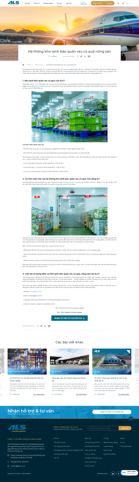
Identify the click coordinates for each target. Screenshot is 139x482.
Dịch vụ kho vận (90, 450)
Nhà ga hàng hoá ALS (92, 442)
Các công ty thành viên (62, 446)
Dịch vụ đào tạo (90, 462)
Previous (3, 375)
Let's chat (131, 471)
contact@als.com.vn (18, 466)
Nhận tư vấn (97, 3)
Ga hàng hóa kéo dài (92, 446)
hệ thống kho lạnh (68, 182)
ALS (13, 3)
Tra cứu (109, 3)
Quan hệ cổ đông (109, 454)
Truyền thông (108, 446)
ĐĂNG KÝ (125, 428)
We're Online (131, 473)
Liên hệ (68, 3)
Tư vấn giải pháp (125, 446)
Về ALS (27, 3)
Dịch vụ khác (89, 466)
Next (136, 375)
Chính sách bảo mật (61, 454)
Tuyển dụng (107, 450)
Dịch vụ (37, 3)
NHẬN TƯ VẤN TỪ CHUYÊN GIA (111, 412)
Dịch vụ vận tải (90, 454)
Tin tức (59, 3)
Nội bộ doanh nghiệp (110, 442)
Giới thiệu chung (59, 442)
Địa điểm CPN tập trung (93, 458)
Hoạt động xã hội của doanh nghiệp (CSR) (68, 450)
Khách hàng (48, 3)
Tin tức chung (39, 65)
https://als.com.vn (36, 291)
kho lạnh (36, 84)
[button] (129, 472)
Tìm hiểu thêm (39, 394)
